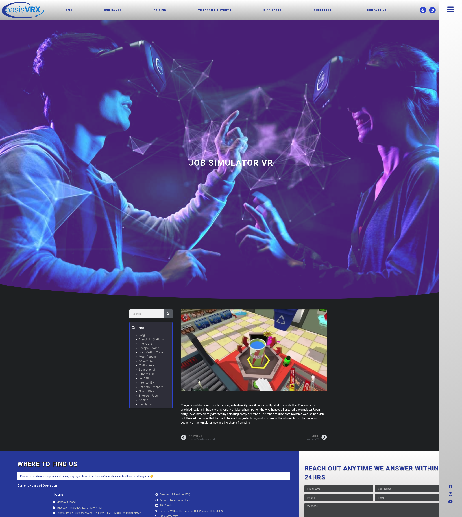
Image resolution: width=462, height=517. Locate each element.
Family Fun (146, 404)
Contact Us (377, 10)
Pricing (160, 10)
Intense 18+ (146, 382)
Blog (142, 335)
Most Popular (148, 356)
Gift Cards (272, 10)
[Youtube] (450, 501)
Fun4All (144, 378)
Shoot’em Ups (148, 395)
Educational (147, 369)
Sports (143, 400)
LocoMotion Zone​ (151, 352)
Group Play (146, 391)
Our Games (113, 10)
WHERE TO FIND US (47, 464)
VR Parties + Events (214, 10)
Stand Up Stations (151, 339)
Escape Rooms (149, 348)
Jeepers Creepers (151, 387)
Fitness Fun (146, 374)
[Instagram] (432, 10)
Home (68, 10)
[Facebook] (423, 10)
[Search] (168, 313)
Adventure (146, 361)
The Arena (146, 343)
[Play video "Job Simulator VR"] (254, 350)
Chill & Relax (147, 365)
